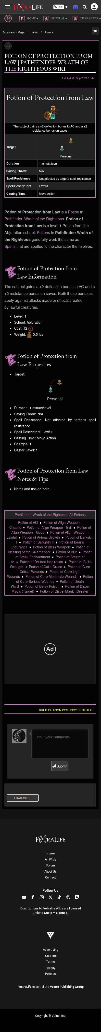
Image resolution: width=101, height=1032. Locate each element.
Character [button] (89, 18)
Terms (50, 961)
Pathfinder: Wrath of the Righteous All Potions (50, 514)
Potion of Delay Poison (42, 586)
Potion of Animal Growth (41, 537)
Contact (50, 877)
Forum (50, 865)
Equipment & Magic (13, 32)
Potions (49, 32)
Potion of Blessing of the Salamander (49, 549)
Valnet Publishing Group (67, 987)
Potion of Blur (66, 551)
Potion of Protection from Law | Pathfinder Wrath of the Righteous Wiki (48, 62)
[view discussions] (95, 31)
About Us (50, 871)
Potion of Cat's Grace (45, 566)
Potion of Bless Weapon (51, 546)
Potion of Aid (28, 522)
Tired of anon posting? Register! (65, 710)
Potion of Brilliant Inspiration (41, 561)
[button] (60, 7)
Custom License (55, 913)
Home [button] (31, 18)
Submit (61, 766)
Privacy (50, 968)
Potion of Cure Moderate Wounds (51, 576)
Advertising (50, 949)
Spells (9, 246)
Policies (50, 974)
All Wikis (50, 859)
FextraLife (24, 987)
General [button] (57, 18)
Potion (73, 212)
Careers (50, 956)
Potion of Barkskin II (38, 542)
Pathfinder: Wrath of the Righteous (34, 219)
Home (51, 853)
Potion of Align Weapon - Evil (49, 527)
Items (35, 32)
